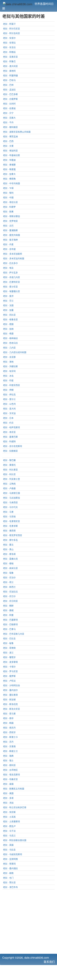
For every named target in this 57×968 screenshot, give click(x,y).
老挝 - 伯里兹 (9, 108)
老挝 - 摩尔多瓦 (10, 539)
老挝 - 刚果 (8, 211)
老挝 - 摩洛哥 (9, 553)
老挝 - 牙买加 (9, 413)
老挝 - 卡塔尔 (9, 666)
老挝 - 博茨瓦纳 (10, 136)
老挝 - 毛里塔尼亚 (11, 521)
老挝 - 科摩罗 (9, 206)
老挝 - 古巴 (8, 225)
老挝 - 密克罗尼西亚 (12, 535)
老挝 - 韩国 (8, 722)
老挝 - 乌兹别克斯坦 (12, 854)
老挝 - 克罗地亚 (10, 220)
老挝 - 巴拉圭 (9, 638)
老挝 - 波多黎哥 (10, 661)
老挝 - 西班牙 (9, 732)
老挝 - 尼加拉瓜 (10, 591)
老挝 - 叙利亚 (9, 765)
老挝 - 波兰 (8, 652)
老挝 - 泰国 (8, 783)
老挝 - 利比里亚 (10, 469)
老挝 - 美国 (8, 793)
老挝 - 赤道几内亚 (11, 277)
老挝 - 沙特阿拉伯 (11, 685)
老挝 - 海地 (8, 361)
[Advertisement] (28, 922)
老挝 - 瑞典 (8, 755)
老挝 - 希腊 (8, 333)
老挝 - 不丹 (8, 122)
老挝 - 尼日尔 (9, 596)
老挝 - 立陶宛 (9, 483)
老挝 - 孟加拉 (9, 89)
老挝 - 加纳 (8, 328)
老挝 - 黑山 (8, 549)
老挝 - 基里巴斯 (10, 436)
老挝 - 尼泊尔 (9, 577)
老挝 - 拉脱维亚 (10, 450)
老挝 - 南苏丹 (9, 727)
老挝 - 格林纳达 (10, 338)
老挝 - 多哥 (8, 797)
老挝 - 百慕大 (9, 117)
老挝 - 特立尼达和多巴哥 (14, 807)
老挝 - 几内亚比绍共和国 (14, 352)
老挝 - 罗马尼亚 (10, 671)
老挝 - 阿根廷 (9, 51)
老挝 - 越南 (8, 872)
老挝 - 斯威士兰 (10, 750)
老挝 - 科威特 (9, 441)
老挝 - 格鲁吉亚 (10, 319)
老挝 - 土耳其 (9, 816)
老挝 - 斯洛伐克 (10, 704)
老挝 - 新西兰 (9, 586)
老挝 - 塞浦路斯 (10, 230)
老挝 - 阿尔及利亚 (11, 33)
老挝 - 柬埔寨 (9, 164)
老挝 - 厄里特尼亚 (11, 281)
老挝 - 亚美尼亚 (10, 56)
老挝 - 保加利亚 (10, 150)
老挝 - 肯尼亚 (9, 431)
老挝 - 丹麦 (8, 244)
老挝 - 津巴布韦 (10, 887)
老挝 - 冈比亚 (9, 314)
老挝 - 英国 (8, 844)
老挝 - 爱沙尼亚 (10, 286)
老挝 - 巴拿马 (9, 629)
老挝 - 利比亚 (9, 474)
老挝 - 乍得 (8, 187)
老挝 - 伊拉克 (9, 394)
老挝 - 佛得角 (9, 178)
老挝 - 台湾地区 (10, 769)
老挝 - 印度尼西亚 (11, 385)
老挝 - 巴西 (8, 141)
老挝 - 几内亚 (9, 347)
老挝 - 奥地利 (9, 70)
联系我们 (49, 962)
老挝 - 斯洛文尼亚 (11, 708)
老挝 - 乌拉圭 (9, 849)
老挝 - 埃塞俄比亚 (11, 291)
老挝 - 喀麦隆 (9, 169)
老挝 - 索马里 (9, 713)
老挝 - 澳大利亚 (10, 65)
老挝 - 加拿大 (9, 173)
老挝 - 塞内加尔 (10, 689)
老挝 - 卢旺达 (9, 680)
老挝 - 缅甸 (8, 563)
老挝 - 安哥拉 (9, 42)
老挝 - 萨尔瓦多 (10, 272)
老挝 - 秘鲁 (8, 643)
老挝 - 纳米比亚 (10, 568)
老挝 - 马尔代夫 (10, 507)
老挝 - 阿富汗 (9, 23)
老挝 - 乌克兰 (9, 835)
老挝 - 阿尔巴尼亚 (11, 28)
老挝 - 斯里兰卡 (10, 736)
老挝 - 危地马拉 (10, 342)
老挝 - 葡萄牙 (9, 657)
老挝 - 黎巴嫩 (9, 460)
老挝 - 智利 (8, 192)
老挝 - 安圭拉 (9, 47)
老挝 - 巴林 (8, 84)
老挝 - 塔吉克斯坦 (11, 774)
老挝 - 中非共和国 (11, 183)
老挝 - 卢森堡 (9, 488)
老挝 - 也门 (8, 877)
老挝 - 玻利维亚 (10, 126)
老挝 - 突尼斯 (9, 811)
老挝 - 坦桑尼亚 (10, 779)
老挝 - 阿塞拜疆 (10, 75)
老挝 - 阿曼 (8, 614)
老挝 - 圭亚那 (9, 356)
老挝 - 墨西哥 (9, 530)
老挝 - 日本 (8, 417)
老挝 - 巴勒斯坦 (10, 624)
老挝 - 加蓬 (8, 309)
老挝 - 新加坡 (9, 699)
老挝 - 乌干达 (9, 830)
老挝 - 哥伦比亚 (10, 202)
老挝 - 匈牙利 (9, 370)
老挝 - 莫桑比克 (10, 558)
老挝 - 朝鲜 (8, 605)
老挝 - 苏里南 (9, 746)
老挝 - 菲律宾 (9, 647)
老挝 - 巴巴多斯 (10, 94)
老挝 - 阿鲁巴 (9, 61)
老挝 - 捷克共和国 (11, 234)
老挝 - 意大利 (9, 408)
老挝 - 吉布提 (9, 248)
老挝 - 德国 (8, 324)
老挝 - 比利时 (9, 103)
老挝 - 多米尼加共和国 (13, 258)
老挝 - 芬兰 (8, 300)
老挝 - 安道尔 (9, 37)
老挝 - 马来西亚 (10, 502)
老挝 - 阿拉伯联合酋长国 (14, 840)
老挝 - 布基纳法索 (11, 155)
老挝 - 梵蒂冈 (9, 863)
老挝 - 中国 (8, 197)
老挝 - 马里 (8, 511)
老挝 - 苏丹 (8, 741)
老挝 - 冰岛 (8, 375)
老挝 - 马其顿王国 (11, 492)
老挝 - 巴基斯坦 (10, 619)
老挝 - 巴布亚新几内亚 (13, 633)
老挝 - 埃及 (8, 267)
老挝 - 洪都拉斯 (10, 366)
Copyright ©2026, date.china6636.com (25, 957)
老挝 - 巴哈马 (9, 80)
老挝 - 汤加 (8, 802)
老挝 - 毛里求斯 (10, 525)
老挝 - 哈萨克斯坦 (11, 427)
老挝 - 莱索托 (9, 464)
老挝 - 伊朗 (8, 389)
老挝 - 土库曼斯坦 (11, 821)
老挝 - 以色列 (9, 403)
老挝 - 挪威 (8, 610)
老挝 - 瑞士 (8, 760)
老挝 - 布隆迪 (9, 159)
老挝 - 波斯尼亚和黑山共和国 (17, 131)
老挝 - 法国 (8, 305)
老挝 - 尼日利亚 (10, 600)
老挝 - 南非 (8, 718)
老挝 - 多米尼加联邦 (12, 253)
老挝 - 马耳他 (9, 516)
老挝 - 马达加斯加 (11, 497)
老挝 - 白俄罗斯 (10, 98)
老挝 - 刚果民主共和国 (13, 788)
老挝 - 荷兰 (8, 582)
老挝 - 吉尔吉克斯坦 (12, 446)
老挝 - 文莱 (8, 145)
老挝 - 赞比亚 (9, 882)
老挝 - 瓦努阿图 (10, 858)
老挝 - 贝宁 (8, 112)
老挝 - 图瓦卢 (9, 826)
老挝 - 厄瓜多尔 (10, 263)
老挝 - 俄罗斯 (9, 675)
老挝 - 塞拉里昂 (10, 694)
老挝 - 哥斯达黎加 (11, 216)
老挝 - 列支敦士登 (11, 478)
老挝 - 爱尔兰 (9, 399)
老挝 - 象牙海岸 (10, 239)
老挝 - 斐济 (8, 295)
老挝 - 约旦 (8, 422)
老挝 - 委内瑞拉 (10, 868)
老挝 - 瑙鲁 (8, 572)
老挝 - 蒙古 (8, 544)
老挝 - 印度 (8, 380)
